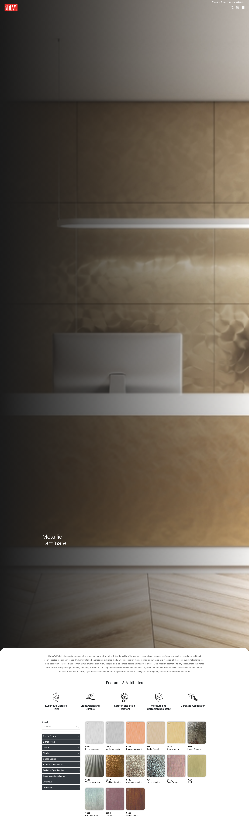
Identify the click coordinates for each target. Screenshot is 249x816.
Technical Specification (53, 770)
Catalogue (47, 782)
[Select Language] (237, 7)
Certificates (48, 787)
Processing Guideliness (54, 776)
